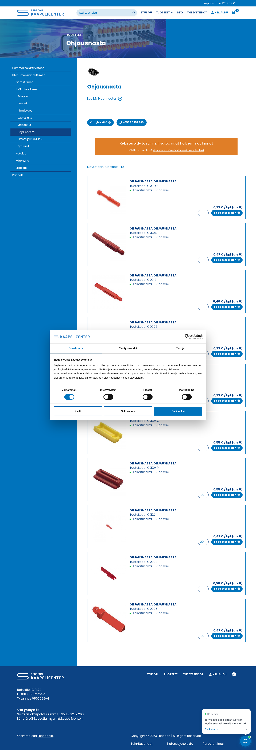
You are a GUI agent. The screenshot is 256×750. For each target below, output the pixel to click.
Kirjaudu (221, 12)
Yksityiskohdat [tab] (128, 348)
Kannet (22, 103)
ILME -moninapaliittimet (28, 75)
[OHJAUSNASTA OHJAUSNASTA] (108, 197)
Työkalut (23, 146)
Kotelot (21, 154)
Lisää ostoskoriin (225, 213)
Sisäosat (21, 168)
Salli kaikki (178, 411)
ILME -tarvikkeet (27, 89)
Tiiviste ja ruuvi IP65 (30, 139)
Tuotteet (171, 674)
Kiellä (78, 411)
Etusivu (146, 12)
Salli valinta (128, 411)
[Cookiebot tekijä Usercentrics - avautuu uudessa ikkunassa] (187, 336)
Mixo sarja (22, 161)
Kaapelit (18, 175)
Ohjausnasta (25, 132)
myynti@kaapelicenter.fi (66, 718)
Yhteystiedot (197, 12)
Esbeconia (45, 736)
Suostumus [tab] (76, 348)
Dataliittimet (24, 82)
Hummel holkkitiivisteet (28, 68)
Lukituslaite (24, 118)
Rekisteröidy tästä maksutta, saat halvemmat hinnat (166, 143)
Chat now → (211, 729)
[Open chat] (245, 741)
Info (180, 12)
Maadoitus (24, 125)
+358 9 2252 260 (71, 714)
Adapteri (23, 96)
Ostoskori (234, 674)
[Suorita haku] (134, 12)
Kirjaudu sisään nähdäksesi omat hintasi (178, 150)
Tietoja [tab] (180, 348)
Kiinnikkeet (24, 111)
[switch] (108, 397)
